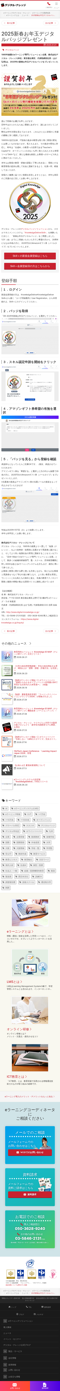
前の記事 (11, 23)
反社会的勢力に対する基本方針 (47, 1298)
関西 (7, 888)
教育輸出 (28, 859)
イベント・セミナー (12, 1339)
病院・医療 (38, 865)
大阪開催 (20, 848)
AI (6, 808)
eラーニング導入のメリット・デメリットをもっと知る (29, 1096)
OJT (29, 814)
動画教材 (35, 837)
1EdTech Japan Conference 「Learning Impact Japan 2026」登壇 (35, 752)
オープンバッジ (43, 820)
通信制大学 (46, 882)
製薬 (53, 871)
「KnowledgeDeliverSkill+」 (35, 232)
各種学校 (50, 837)
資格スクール (28, 882)
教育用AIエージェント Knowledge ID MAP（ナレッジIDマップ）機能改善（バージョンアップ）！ (36, 709)
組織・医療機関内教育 (34, 871)
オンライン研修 (18, 1029)
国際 (7, 842)
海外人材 (9, 865)
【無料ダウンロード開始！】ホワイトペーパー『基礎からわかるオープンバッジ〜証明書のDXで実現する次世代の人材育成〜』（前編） (36, 682)
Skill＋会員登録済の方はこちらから (30, 266)
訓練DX (38, 876)
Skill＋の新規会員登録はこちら (30, 255)
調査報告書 (10, 882)
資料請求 (31, 1194)
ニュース (7, 1333)
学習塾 (49, 848)
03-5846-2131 (30, 1238)
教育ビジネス (11, 859)
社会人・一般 (11, 871)
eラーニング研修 (12, 814)
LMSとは (13, 981)
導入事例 (7, 1327)
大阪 (7, 848)
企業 (7, 837)
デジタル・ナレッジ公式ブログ (17, 1345)
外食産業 (35, 842)
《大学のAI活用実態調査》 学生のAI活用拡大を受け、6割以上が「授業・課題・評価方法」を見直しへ (36, 668)
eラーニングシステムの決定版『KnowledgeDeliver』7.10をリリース (31, 780)
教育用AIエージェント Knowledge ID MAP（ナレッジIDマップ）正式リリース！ (36, 653)
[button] (5, 1321)
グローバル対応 (12, 825)
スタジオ (30, 825)
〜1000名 (25, 820)
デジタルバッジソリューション (34, 229)
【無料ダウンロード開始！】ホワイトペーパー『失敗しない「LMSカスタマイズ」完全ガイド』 (35, 738)
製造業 (8, 876)
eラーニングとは (19, 931)
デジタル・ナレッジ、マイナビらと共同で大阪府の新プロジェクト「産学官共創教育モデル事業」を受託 (35, 724)
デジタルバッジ (12, 50)
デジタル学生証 (12, 831)
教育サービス (39, 854)
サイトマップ (29, 1300)
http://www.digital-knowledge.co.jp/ (22, 612)
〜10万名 (9, 820)
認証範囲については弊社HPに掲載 (16, 1285)
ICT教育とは (15, 1076)
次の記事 (49, 23)
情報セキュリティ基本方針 (11, 1298)
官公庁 (8, 854)
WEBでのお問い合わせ (32, 1152)
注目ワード (44, 859)
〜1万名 (41, 814)
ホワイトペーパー (34, 831)
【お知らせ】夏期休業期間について (29, 765)
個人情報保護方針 (28, 1298)
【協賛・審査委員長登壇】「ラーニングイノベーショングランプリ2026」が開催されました (35, 695)
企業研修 (20, 837)
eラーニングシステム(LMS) (26, 808)
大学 (48, 842)
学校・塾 (35, 848)
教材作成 (22, 854)
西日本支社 (23, 876)
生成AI (23, 865)
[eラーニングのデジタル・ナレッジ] (13, 4)
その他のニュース (14, 643)
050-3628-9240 (30, 1228)
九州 (51, 831)
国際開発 (20, 842)
